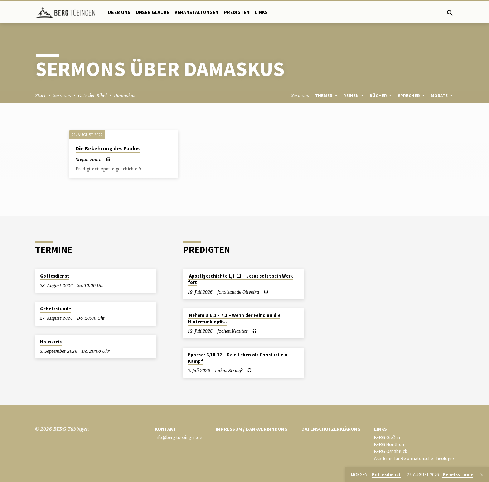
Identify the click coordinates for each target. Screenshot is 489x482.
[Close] (481, 475)
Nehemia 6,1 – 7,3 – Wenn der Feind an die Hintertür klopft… (234, 318)
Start (40, 95)
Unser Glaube (152, 12)
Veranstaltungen (196, 12)
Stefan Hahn (89, 159)
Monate (440, 95)
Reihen (351, 95)
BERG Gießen (387, 437)
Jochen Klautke (232, 331)
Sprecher (409, 95)
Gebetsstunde (55, 309)
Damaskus (124, 95)
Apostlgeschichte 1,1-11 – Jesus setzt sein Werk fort (240, 279)
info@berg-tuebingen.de (178, 437)
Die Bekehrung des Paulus (108, 148)
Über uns (119, 12)
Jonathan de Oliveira (238, 292)
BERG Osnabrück (390, 451)
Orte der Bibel (92, 95)
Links (261, 12)
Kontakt (165, 429)
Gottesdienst (54, 276)
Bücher (378, 95)
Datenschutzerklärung (330, 429)
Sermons (62, 95)
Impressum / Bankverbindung (251, 429)
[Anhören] (108, 159)
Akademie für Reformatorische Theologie (414, 459)
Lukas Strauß (229, 370)
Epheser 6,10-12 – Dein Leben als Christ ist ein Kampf (237, 358)
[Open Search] (450, 13)
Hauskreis (51, 342)
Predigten (237, 12)
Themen (324, 95)
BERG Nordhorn (390, 445)
